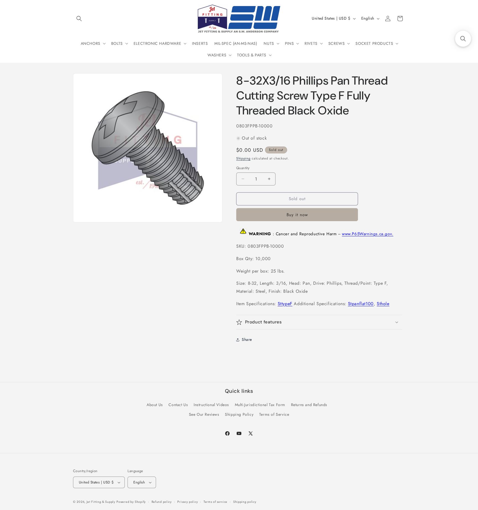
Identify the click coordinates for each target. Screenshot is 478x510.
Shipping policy (244, 501)
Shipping (243, 158)
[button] (79, 18)
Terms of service (215, 501)
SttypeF (285, 303)
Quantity (243, 168)
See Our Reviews (204, 414)
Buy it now (297, 215)
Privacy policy (187, 501)
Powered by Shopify (131, 501)
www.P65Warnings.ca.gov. (367, 234)
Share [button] (247, 339)
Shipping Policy (239, 414)
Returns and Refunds (309, 404)
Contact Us (178, 404)
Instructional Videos (211, 404)
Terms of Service (274, 414)
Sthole (383, 303)
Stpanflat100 (361, 303)
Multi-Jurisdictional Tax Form (260, 404)
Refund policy (162, 501)
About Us (155, 404)
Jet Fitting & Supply (101, 501)
